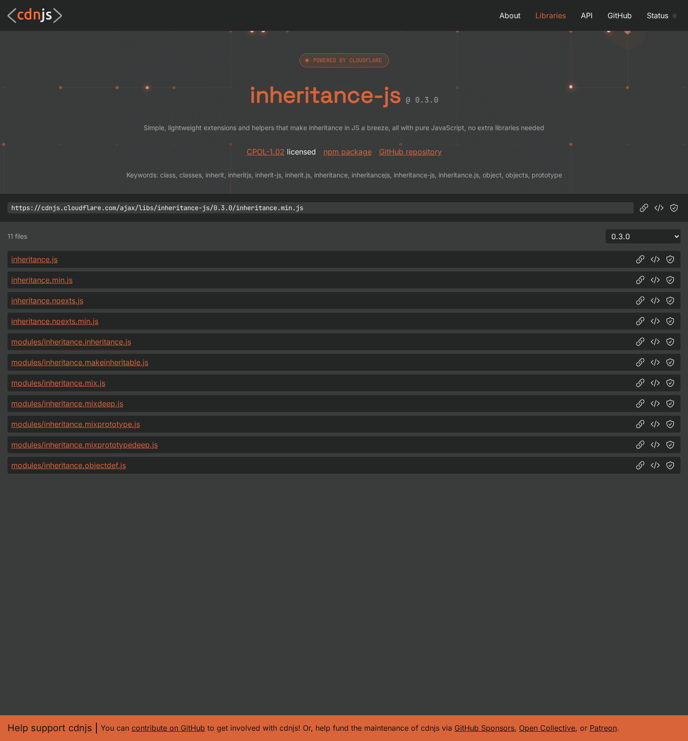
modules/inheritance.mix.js (58, 383)
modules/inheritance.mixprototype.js (75, 424)
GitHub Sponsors (484, 728)
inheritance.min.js (42, 280)
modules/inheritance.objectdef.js (68, 465)
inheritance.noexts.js (47, 300)
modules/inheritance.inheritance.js (71, 341)
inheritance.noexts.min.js (54, 321)
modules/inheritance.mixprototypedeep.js (84, 444)
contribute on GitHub (168, 728)
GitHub (619, 15)
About (509, 15)
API (587, 15)
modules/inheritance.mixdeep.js (67, 403)
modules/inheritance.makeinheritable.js (79, 362)
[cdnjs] (34, 15)
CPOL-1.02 (266, 151)
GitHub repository (410, 151)
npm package (347, 151)
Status (657, 15)
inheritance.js (34, 259)
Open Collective (547, 728)
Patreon (603, 728)
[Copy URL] (644, 207)
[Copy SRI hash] (674, 207)
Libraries (550, 15)
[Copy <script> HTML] (659, 207)
